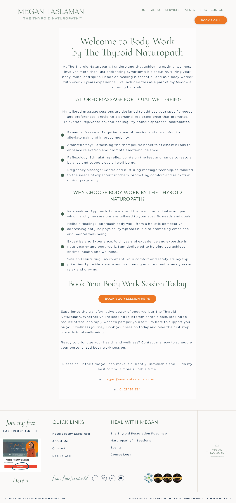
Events (189, 10)
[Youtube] (121, 478)
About (156, 10)
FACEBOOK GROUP (20, 431)
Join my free (20, 422)
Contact (218, 10)
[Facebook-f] (95, 478)
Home (143, 10)
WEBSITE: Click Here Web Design (210, 498)
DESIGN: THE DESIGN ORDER (173, 498)
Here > (20, 480)
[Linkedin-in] (112, 478)
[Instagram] (104, 478)
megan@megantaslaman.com (129, 379)
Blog (203, 10)
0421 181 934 (130, 389)
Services (172, 10)
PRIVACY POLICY (138, 498)
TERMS (152, 498)
